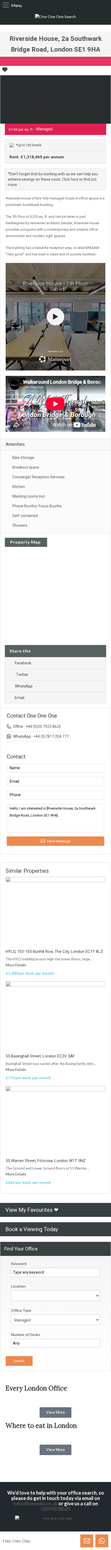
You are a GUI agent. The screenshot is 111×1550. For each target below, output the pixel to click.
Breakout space (25, 467)
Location (18, 1286)
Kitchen (18, 486)
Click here (70, 179)
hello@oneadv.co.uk (35, 1503)
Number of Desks (25, 1334)
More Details (16, 965)
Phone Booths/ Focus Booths (37, 506)
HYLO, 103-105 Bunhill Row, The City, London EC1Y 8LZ (54, 951)
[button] (55, 1412)
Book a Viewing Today (31, 1229)
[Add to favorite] (5, 71)
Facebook (23, 663)
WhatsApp (24, 686)
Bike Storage (23, 457)
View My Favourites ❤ (31, 1210)
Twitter (22, 674)
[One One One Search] (55, 16)
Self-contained (25, 516)
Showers (19, 525)
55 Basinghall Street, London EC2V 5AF (40, 1056)
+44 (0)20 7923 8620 (43, 726)
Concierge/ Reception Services (38, 477)
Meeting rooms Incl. (29, 496)
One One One (17, 1541)
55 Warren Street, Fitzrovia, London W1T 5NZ (46, 1160)
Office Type (21, 1310)
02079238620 (55, 1509)
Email (19, 698)
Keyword (18, 1263)
